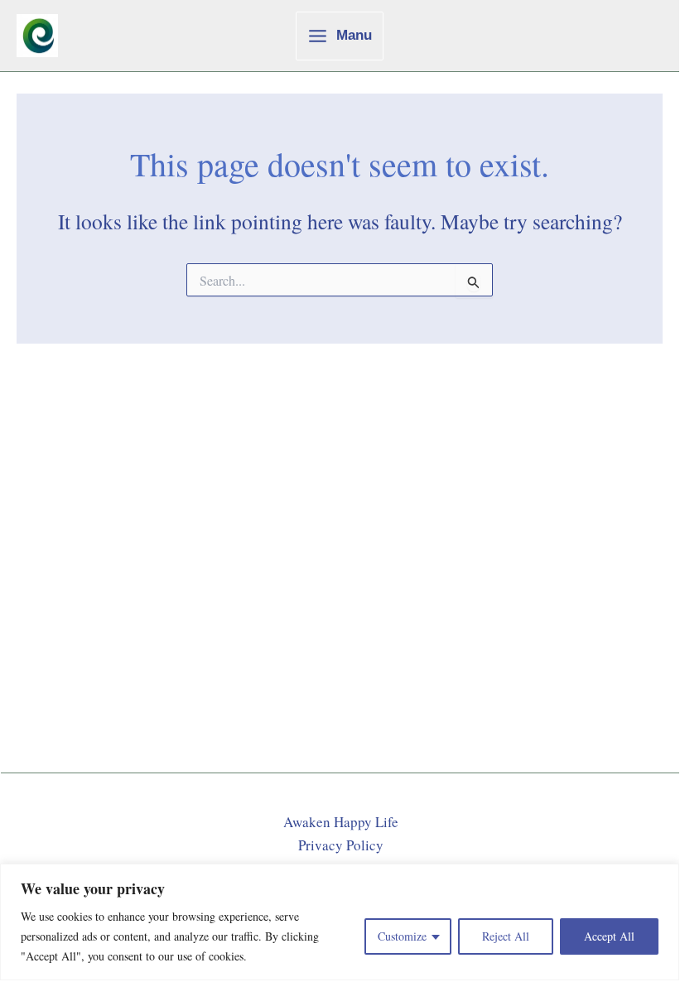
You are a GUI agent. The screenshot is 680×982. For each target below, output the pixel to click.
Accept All (609, 936)
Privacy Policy (340, 844)
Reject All (505, 936)
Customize (402, 936)
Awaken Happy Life (340, 821)
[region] (339, 922)
